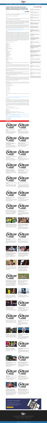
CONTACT (19, 4)
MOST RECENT (11, 4)
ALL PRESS (15, 4)
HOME (7, 4)
